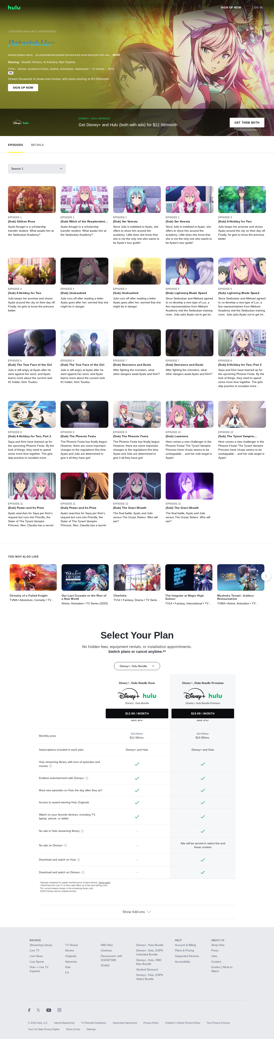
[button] (15, 144)
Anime (54, 69)
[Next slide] (266, 576)
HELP (178, 940)
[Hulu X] (41, 1010)
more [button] (116, 55)
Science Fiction (38, 69)
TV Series (98, 69)
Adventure (81, 69)
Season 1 (17, 168)
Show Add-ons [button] (134, 912)
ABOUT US (217, 940)
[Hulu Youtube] (52, 1010)
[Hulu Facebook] (32, 1010)
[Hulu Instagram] (59, 1010)
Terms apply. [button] (105, 883)
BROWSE (35, 940)
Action (22, 69)
